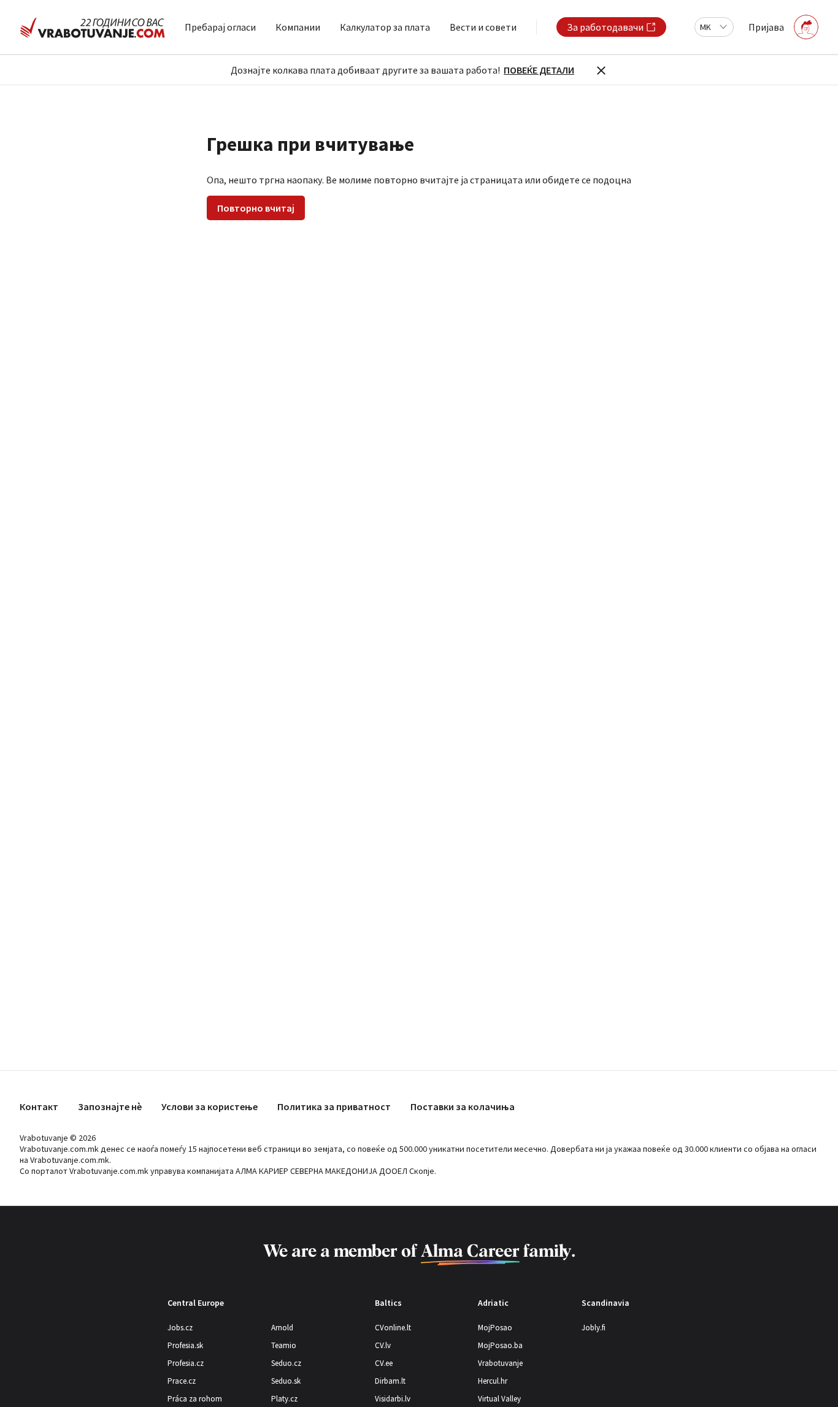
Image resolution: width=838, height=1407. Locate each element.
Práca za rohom (194, 1399)
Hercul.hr (492, 1381)
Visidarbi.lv (392, 1399)
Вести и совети (483, 27)
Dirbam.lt (390, 1381)
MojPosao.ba (500, 1345)
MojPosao (495, 1327)
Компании (297, 27)
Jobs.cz (180, 1327)
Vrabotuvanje (500, 1363)
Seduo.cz (286, 1363)
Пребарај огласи (220, 27)
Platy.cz (284, 1399)
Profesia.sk (185, 1345)
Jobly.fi (593, 1327)
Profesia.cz (185, 1363)
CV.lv (383, 1345)
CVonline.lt (393, 1327)
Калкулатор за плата (385, 27)
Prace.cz (181, 1381)
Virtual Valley (499, 1399)
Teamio (283, 1345)
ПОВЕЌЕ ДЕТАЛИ (539, 70)
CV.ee (384, 1363)
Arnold (282, 1327)
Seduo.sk (286, 1381)
